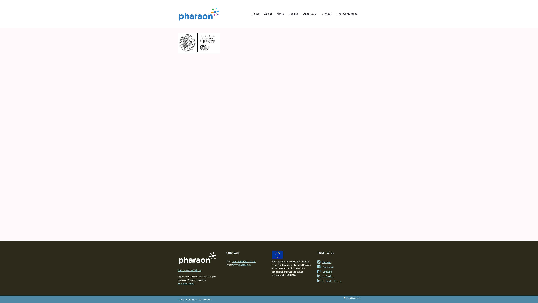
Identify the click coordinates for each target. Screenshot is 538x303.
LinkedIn (327, 276)
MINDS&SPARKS (186, 283)
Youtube (327, 271)
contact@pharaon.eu (244, 261)
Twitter (326, 262)
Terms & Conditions (189, 270)
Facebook (328, 267)
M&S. (193, 299)
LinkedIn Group (331, 281)
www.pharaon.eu (241, 264)
